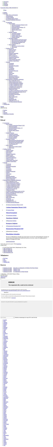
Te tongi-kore (9, 22)
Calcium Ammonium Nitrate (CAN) (19, 24)
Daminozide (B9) (12, 99)
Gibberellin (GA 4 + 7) (14, 100)
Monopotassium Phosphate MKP (19, 41)
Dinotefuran (11, 69)
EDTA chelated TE (13, 55)
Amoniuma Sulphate (16, 33)
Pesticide (8, 62)
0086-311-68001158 (7, 250)
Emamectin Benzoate (13, 70)
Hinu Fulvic (11, 52)
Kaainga (5, 12)
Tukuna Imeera (4, 276)
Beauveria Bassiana (13, 75)
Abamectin (11, 64)
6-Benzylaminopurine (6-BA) (15, 82)
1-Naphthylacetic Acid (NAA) (15, 86)
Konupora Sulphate (16, 34)
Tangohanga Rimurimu (14, 57)
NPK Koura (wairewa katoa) (18, 46)
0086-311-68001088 (7, 251)
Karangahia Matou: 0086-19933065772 (9, 7)
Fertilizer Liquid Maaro (14, 60)
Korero (4, 103)
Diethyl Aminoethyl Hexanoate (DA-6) (17, 91)
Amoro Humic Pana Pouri (14, 59)
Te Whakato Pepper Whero (12, 18)
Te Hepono (11, 98)
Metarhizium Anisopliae (14, 77)
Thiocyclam (11, 73)
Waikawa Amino (12, 58)
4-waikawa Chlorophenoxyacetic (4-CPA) (18, 90)
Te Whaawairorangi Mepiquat (15, 101)
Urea (13, 31)
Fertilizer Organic (10, 48)
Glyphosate (11, 63)
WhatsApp (3, 277)
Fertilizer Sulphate (13, 32)
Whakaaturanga (9, 16)
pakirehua (8, 241)
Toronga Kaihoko (10, 17)
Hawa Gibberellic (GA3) (14, 80)
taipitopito (12, 241)
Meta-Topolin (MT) (13, 96)
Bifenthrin (11, 67)
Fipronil (10, 72)
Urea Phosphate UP (16, 43)
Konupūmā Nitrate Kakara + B (18, 27)
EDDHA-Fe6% (12, 54)
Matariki (10, 74)
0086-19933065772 (7, 248)
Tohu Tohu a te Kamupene (12, 15)
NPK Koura (14, 47)
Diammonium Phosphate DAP (18, 42)
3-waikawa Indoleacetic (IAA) (15, 85)
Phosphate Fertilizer (13, 38)
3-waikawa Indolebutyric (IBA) (16, 84)
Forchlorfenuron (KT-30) (14, 88)
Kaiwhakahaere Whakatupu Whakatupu (15, 79)
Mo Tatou (5, 13)
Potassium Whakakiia (13, 53)
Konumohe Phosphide (14, 65)
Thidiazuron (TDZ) (13, 89)
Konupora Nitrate (15, 28)
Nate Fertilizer (12, 23)
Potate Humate (12, 50)
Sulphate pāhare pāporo (17, 36)
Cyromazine (11, 68)
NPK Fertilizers (12, 44)
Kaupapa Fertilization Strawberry (13, 19)
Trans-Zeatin (11, 95)
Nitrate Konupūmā (16, 26)
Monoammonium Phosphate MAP (19, 39)
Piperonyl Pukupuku (13, 78)
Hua (4, 21)
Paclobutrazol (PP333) (14, 93)
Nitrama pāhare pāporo (17, 29)
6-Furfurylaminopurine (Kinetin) (16, 83)
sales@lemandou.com (8, 252)
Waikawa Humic (12, 49)
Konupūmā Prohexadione (14, 94)
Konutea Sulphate (15, 37)
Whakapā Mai (6, 104)
